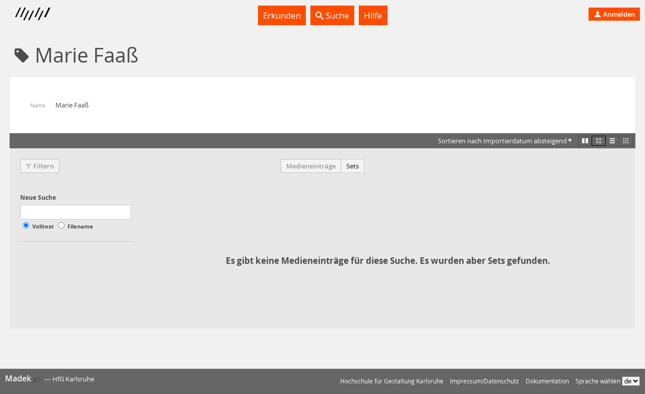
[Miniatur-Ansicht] (626, 141)
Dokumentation (547, 381)
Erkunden (282, 15)
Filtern (43, 166)
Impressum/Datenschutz (484, 381)
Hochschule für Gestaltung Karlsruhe (391, 381)
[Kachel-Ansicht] (585, 141)
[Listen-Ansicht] (612, 141)
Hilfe (373, 15)
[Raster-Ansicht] (599, 141)
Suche (336, 15)
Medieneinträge (311, 166)
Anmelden (618, 14)
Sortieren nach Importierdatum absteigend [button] (502, 140)
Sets (352, 166)
